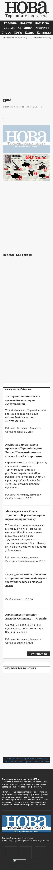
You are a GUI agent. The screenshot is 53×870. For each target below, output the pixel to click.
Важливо (34, 428)
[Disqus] (26, 716)
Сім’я (18, 32)
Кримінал (25, 28)
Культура (42, 28)
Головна (10, 23)
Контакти (44, 32)
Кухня (29, 32)
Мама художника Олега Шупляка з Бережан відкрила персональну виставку (25, 514)
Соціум (9, 28)
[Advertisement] (26, 66)
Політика (42, 23)
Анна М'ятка (27, 838)
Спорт (6, 32)
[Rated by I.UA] (19, 861)
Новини (26, 23)
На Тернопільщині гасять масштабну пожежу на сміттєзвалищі (22, 399)
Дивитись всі (38, 654)
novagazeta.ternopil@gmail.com (34, 841)
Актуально (22, 428)
